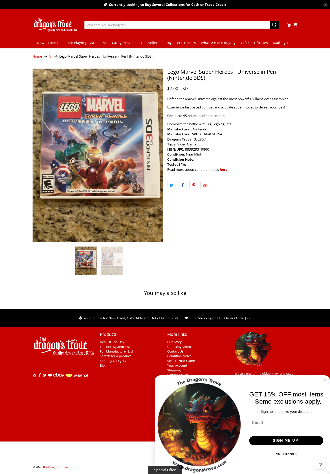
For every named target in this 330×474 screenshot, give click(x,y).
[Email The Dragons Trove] (35, 376)
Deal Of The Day (112, 342)
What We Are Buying (218, 43)
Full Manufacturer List (116, 351)
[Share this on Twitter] (171, 185)
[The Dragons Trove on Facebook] (40, 376)
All (51, 56)
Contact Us (175, 351)
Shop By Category (113, 361)
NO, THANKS (286, 454)
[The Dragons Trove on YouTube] (50, 376)
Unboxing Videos (179, 346)
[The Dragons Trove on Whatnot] (77, 376)
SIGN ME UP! (286, 440)
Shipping (174, 370)
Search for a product (115, 356)
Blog (168, 43)
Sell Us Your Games (181, 361)
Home (37, 56)
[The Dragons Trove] (55, 24)
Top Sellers (150, 43)
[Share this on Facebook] (182, 185)
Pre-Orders (186, 43)
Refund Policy (177, 375)
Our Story (174, 342)
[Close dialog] (325, 380)
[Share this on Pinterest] (193, 185)
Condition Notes (179, 356)
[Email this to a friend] (204, 185)
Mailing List (283, 43)
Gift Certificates (254, 43)
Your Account (177, 365)
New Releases (49, 43)
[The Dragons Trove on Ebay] (58, 379)
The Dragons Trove (55, 467)
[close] (325, 4)
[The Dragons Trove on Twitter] (45, 376)
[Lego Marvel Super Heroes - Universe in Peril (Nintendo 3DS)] (98, 155)
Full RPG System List (115, 346)
